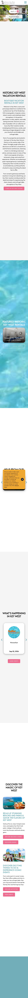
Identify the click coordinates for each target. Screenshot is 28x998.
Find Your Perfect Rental (14, 346)
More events (14, 661)
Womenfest (14, 642)
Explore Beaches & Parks (13, 837)
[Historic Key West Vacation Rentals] (8, 2)
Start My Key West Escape (14, 188)
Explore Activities (11, 889)
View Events (9, 894)
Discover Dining (10, 842)
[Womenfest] (14, 632)
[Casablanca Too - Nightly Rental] (14, 335)
